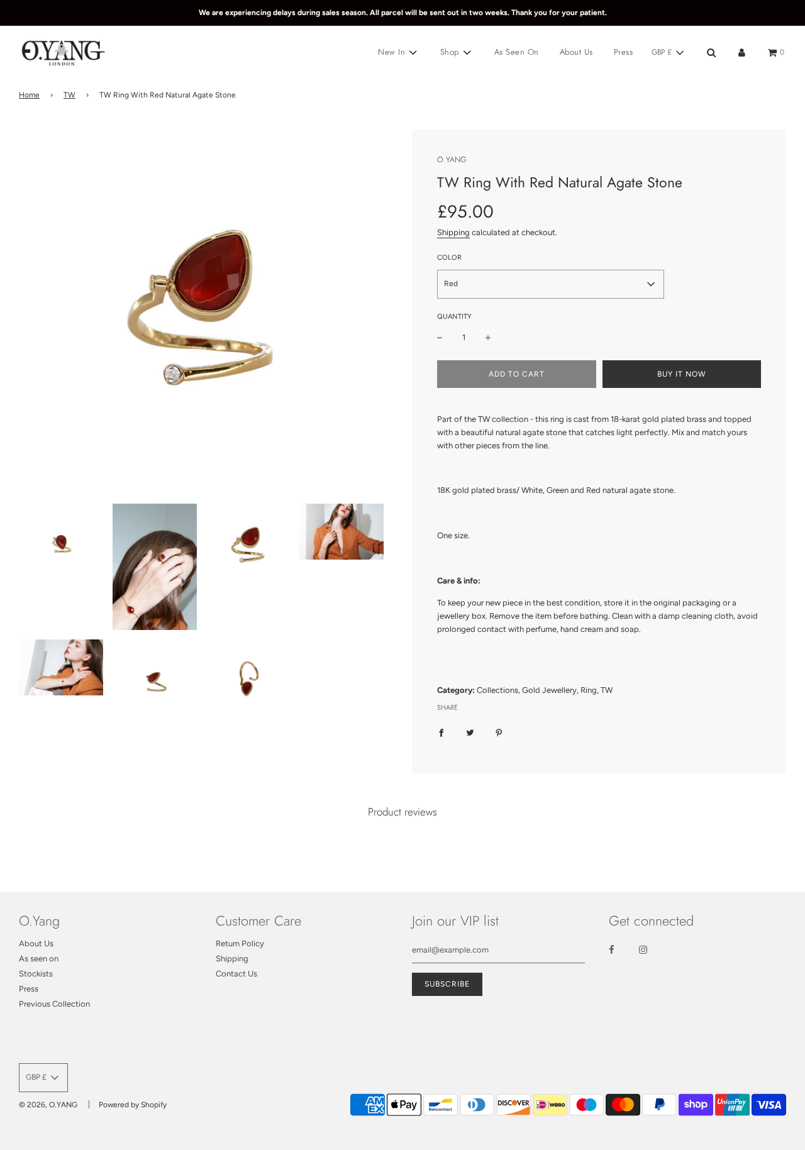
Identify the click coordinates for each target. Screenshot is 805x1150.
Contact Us (236, 973)
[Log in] (742, 52)
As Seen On (516, 52)
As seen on (38, 958)
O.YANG (452, 159)
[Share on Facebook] (441, 732)
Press (623, 52)
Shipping (453, 232)
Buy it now (681, 374)
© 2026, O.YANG (48, 1104)
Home (29, 95)
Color (449, 257)
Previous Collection (54, 1004)
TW (69, 95)
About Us (576, 52)
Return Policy (240, 943)
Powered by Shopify (133, 1104)
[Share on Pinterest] (499, 732)
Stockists (36, 973)
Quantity (454, 316)
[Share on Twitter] (470, 732)
